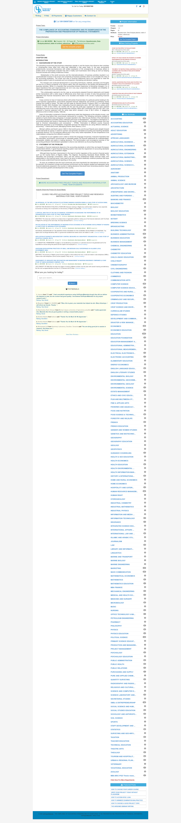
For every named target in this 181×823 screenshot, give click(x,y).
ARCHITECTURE (117, 188)
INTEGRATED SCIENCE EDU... (123, 526)
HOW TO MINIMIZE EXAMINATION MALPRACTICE (127, 800)
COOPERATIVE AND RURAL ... (123, 291)
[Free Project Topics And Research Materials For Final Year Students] (35, 2)
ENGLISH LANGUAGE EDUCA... (123, 368)
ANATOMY (115, 172)
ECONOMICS (116, 326)
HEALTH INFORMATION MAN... (123, 472)
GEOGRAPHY (116, 437)
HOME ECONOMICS (119, 483)
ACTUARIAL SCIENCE (119, 126)
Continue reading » (87, 208)
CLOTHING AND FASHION (121, 272)
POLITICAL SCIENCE (119, 637)
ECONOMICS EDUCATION (121, 330)
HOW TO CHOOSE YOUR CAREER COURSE (125, 789)
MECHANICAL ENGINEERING (122, 591)
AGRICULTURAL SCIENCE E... (123, 165)
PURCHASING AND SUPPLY (122, 672)
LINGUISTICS (116, 553)
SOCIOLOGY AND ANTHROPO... (124, 714)
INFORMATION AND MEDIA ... (123, 514)
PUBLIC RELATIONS (119, 668)
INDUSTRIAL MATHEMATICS (122, 506)
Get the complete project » (72, 46)
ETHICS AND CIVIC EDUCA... (122, 395)
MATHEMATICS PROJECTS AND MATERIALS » (127, 108)
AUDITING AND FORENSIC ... (122, 195)
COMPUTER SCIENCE (119, 284)
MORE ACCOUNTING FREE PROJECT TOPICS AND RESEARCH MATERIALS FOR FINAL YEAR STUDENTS (73, 183)
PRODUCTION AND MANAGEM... (124, 645)
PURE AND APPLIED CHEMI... (123, 675)
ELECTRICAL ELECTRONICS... (123, 353)
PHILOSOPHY (116, 626)
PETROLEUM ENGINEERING (122, 618)
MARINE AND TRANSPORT (122, 556)
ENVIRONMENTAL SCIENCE (122, 387)
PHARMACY (115, 622)
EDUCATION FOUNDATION (121, 338)
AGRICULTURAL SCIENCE (121, 161)
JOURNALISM (116, 541)
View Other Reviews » (72, 334)
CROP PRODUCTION (119, 303)
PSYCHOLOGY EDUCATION (122, 656)
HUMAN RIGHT (117, 495)
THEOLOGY (115, 752)
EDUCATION (116, 334)
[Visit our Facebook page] (136, 6)
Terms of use (96, 815)
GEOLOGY (115, 445)
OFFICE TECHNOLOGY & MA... (123, 614)
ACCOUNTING (116, 119)
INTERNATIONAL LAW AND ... (123, 533)
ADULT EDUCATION (119, 130)
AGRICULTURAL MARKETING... (123, 157)
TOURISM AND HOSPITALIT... (122, 756)
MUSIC (113, 606)
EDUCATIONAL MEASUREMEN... (124, 349)
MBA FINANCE (116, 587)
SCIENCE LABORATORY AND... (123, 695)
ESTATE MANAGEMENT (120, 391)
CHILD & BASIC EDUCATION (122, 257)
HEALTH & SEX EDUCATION (122, 457)
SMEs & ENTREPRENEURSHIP (123, 702)
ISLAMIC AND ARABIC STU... (122, 537)
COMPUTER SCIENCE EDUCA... (123, 288)
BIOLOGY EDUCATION (120, 211)
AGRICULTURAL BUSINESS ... (123, 142)
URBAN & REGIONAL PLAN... (122, 760)
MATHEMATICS (117, 580)
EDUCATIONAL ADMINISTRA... (123, 345)
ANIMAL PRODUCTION (120, 176)
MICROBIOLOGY (117, 603)
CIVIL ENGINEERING (119, 268)
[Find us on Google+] (144, 6)
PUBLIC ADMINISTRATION (121, 660)
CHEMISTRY (116, 249)
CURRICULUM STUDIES (120, 311)
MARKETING (116, 568)
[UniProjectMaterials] (52, 9)
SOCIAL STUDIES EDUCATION (123, 710)
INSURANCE (116, 522)
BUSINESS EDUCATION (120, 238)
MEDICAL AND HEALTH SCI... (122, 595)
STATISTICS (115, 729)
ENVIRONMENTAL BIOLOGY (122, 376)
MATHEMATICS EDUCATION (122, 583)
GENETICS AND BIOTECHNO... (123, 434)
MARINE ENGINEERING (120, 564)
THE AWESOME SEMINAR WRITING (122, 806)
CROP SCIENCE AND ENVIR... (123, 307)
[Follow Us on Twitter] (140, 6)
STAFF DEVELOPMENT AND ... (123, 725)
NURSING (114, 610)
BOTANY (114, 218)
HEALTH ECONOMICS (119, 460)
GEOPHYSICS (116, 449)
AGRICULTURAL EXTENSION (122, 153)
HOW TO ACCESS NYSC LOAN (121, 797)
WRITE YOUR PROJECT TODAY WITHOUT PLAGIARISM (124, 793)
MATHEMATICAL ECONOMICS (123, 576)
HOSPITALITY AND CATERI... (122, 487)
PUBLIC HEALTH (117, 664)
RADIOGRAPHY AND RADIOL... (123, 683)
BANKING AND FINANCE (121, 199)
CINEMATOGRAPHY (119, 265)
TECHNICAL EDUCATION (121, 745)
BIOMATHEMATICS (118, 215)
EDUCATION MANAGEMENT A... (123, 341)
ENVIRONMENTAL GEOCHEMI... (123, 380)
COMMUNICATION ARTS (120, 280)
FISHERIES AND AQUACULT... (123, 407)
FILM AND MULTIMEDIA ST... (122, 399)
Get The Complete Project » (72, 173)
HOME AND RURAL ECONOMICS (124, 480)
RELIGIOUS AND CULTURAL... (123, 687)
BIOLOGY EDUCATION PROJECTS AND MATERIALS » (129, 77)
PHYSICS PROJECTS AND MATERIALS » (126, 53)
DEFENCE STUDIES (119, 314)
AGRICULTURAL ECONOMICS (123, 145)
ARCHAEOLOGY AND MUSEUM (123, 184)
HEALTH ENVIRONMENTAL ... (122, 468)
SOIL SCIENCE (117, 718)
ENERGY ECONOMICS (120, 364)
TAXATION (115, 737)
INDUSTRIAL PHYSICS (120, 510)
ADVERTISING (116, 134)
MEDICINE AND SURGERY (121, 599)
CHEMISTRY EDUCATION (121, 253)
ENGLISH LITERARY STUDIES (123, 372)
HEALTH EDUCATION (119, 464)
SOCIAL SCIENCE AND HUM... (123, 706)
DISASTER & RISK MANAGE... (123, 322)
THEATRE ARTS (117, 749)
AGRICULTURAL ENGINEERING (123, 149)
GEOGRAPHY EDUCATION (121, 441)
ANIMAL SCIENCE (118, 180)
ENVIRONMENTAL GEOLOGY (122, 384)
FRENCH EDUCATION (119, 426)
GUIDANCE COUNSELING (121, 453)
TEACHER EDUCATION (120, 741)
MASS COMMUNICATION (121, 572)
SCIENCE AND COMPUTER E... (123, 691)
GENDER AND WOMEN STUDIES (124, 430)
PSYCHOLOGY (116, 652)
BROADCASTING (117, 226)
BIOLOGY (114, 207)
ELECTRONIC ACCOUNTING (122, 357)
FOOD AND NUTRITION (120, 411)
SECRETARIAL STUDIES (120, 699)
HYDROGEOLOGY (118, 499)
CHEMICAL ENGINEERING (121, 245)
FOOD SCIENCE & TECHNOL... (123, 414)
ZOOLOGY (115, 772)
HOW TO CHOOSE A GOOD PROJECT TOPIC (125, 803)
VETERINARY (116, 764)
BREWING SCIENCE (119, 222)
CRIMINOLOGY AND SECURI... (123, 299)
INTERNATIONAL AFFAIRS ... (122, 530)
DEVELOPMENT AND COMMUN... (124, 318)
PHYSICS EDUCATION (119, 633)
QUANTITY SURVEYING (120, 679)
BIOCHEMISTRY (117, 203)
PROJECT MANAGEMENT (121, 649)
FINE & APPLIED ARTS (120, 403)
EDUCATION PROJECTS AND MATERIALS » (127, 64)
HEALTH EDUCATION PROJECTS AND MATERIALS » (128, 89)
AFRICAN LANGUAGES (120, 138)
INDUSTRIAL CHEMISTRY (121, 503)
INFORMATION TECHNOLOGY (123, 518)
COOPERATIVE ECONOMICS (122, 295)
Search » (73, 283)
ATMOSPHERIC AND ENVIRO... (123, 192)
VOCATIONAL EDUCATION (121, 768)
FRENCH (114, 422)
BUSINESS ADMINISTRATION (122, 234)
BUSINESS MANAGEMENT (121, 242)
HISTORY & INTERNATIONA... (122, 476)
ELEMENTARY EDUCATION (121, 361)
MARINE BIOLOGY (118, 560)
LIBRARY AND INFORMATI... (122, 549)
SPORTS (114, 722)
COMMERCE (116, 276)
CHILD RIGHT (116, 261)
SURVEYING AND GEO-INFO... (123, 733)
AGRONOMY (116, 169)
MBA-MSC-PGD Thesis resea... (123, 775)
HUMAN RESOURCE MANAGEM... (124, 491)
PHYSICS (114, 629)
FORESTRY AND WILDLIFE (121, 418)
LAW (112, 545)
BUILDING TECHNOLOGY (121, 230)
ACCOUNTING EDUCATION (121, 122)
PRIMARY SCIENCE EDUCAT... (123, 641)
